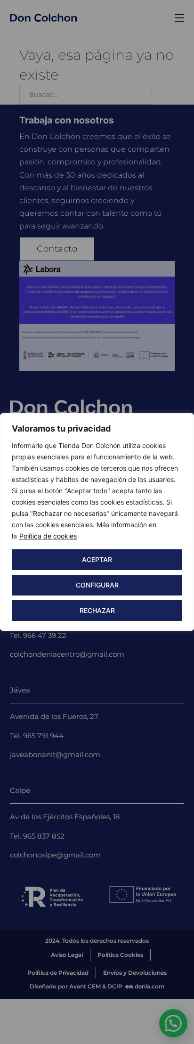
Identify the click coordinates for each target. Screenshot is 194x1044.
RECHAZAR (97, 610)
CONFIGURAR (97, 585)
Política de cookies (48, 536)
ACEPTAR (97, 559)
